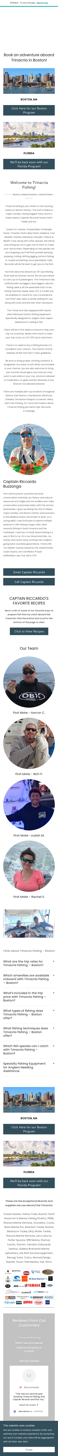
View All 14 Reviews (29, 1360)
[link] (29, 1288)
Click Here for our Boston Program (29, 110)
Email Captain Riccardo (29, 572)
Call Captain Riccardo (29, 582)
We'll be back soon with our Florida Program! (29, 164)
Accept (29, 1449)
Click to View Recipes (29, 631)
